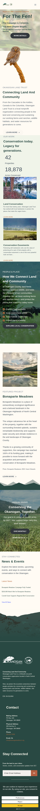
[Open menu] (35, 4)
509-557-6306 (10, 734)
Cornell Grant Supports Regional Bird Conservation (18, 596)
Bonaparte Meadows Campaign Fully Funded (16, 587)
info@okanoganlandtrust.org (15, 740)
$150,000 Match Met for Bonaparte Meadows (16, 591)
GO (34, 773)
